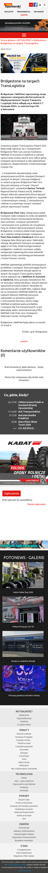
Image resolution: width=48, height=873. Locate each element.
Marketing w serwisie (24, 809)
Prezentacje (24, 756)
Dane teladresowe (24, 853)
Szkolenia (24, 721)
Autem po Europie (24, 815)
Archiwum (39, 12)
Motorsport (24, 765)
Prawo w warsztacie (24, 803)
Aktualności (24, 711)
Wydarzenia (39, 40)
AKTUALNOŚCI (24, 40)
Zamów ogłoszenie (36, 504)
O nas (24, 845)
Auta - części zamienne (24, 781)
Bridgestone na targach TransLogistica (19, 43)
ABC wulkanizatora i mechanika (24, 769)
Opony (24, 778)
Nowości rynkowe (24, 734)
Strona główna (8, 40)
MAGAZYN (8, 12)
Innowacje (24, 790)
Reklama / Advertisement (24, 831)
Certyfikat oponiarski (24, 746)
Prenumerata (23, 12)
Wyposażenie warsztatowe (24, 784)
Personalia (24, 750)
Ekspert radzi (24, 800)
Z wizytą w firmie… (24, 740)
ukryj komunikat (25, 871)
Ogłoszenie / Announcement (24, 837)
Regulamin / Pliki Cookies (24, 856)
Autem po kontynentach (24, 812)
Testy (24, 759)
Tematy (24, 730)
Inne (24, 819)
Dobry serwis (24, 762)
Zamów (24, 15)
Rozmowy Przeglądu (24, 737)
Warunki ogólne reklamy (24, 834)
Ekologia (24, 753)
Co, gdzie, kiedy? (16, 395)
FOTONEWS (24, 557)
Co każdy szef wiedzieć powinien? (24, 806)
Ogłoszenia (11, 493)
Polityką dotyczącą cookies (16, 865)
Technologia (24, 774)
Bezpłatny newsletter (24, 840)
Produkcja (24, 787)
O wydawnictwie (24, 850)
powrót (24, 341)
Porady (24, 795)
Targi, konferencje (24, 718)
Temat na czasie (24, 743)
